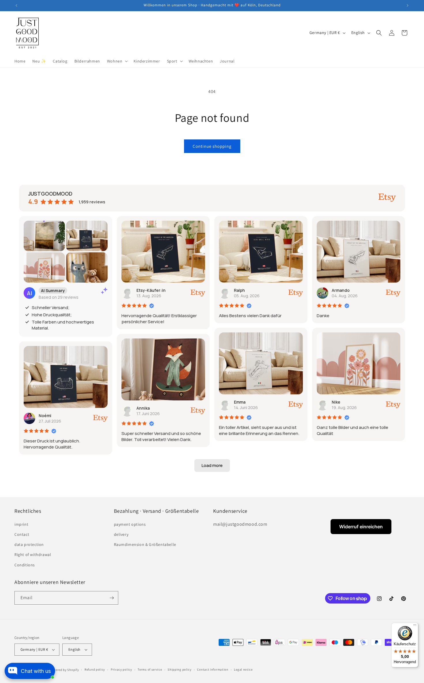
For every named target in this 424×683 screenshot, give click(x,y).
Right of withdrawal (32, 554)
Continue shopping (212, 146)
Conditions (24, 564)
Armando (341, 290)
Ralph (239, 290)
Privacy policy (121, 669)
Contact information (212, 669)
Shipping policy (180, 669)
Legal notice (243, 669)
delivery (121, 534)
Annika (143, 408)
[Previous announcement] (16, 5)
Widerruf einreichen (361, 526)
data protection (29, 544)
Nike (336, 402)
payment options (130, 524)
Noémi (45, 415)
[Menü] (414, 626)
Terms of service (150, 669)
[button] (117, 61)
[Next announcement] (407, 5)
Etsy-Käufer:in (151, 290)
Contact (21, 534)
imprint (21, 524)
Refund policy (95, 669)
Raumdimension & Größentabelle (145, 544)
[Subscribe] (111, 598)
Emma (239, 402)
